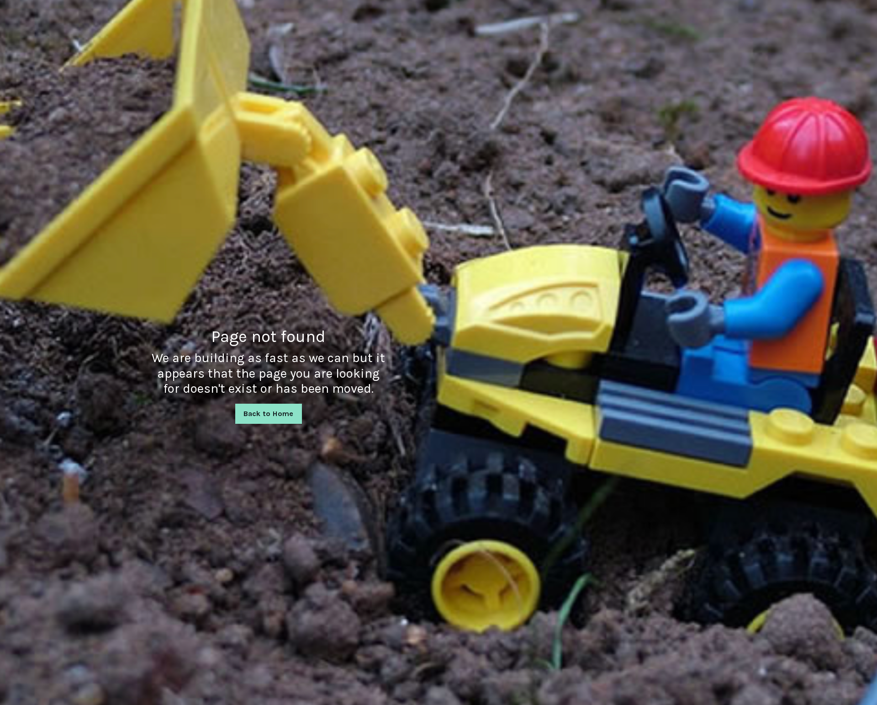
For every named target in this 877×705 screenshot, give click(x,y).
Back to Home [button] (268, 413)
